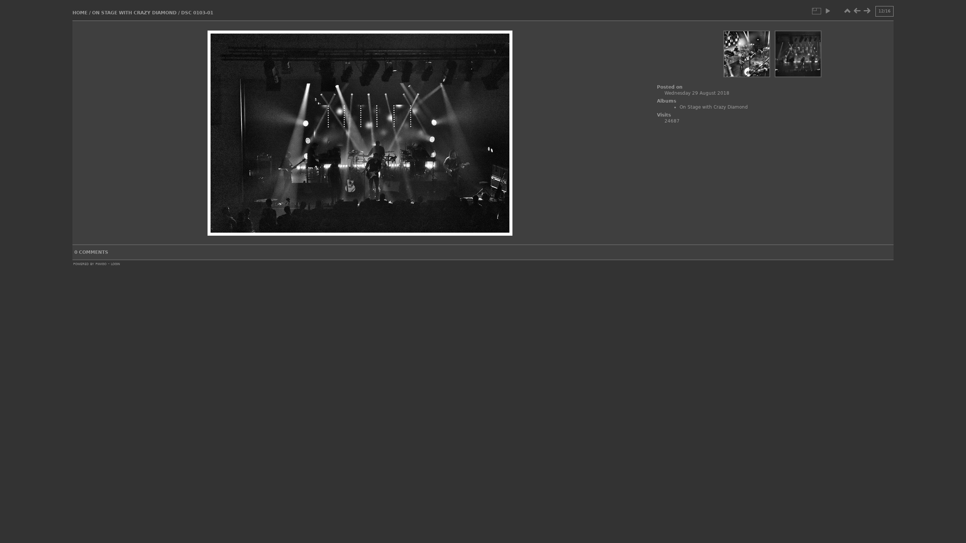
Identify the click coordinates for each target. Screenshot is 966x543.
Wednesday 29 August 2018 (697, 93)
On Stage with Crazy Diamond (134, 12)
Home (80, 12)
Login (115, 263)
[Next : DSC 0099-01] (867, 11)
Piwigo (100, 263)
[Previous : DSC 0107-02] (857, 11)
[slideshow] (827, 11)
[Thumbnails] (847, 11)
